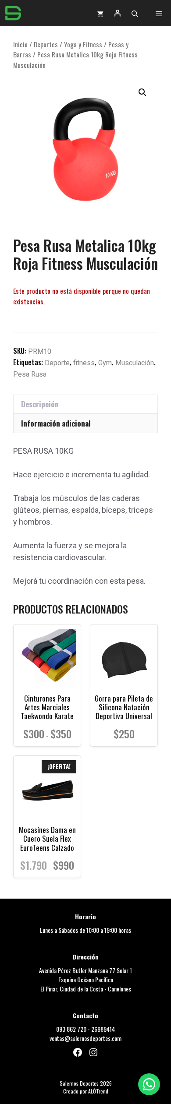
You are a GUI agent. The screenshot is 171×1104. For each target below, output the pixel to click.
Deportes (46, 44)
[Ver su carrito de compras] (100, 13)
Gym (105, 363)
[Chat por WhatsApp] (149, 1084)
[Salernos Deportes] (13, 13)
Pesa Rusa (29, 374)
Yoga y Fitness (83, 44)
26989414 (103, 1028)
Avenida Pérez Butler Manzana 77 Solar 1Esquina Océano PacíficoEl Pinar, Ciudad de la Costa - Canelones (85, 979)
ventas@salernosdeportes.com (85, 1038)
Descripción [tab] (40, 404)
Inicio (20, 44)
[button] (135, 13)
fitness (84, 363)
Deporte (57, 363)
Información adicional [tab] (56, 423)
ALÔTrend (98, 1091)
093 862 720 (71, 1028)
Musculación (134, 363)
